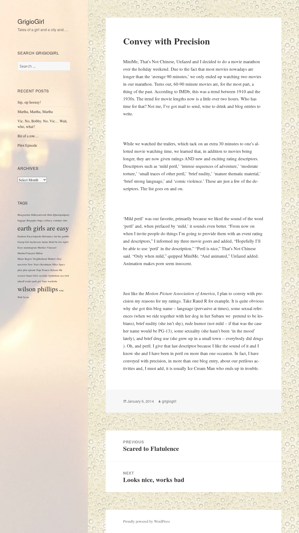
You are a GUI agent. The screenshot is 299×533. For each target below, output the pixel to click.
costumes (57, 220)
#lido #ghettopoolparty (58, 214)
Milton (39, 253)
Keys (20, 247)
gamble (65, 236)
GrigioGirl (31, 21)
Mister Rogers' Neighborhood (32, 258)
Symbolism (53, 275)
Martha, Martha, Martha (35, 111)
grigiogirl (169, 401)
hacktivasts (35, 242)
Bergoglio (31, 220)
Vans (44, 281)
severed (21, 275)
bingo (40, 220)
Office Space (58, 264)
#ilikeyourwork (38, 214)
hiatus (45, 242)
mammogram (30, 247)
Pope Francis (43, 270)
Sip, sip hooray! (29, 102)
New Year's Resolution (39, 264)
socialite (43, 275)
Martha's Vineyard (47, 247)
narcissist (22, 264)
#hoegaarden (24, 214)
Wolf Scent (23, 297)
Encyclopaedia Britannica (40, 236)
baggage (22, 220)
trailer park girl (33, 281)
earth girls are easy (43, 227)
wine (61, 290)
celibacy (48, 220)
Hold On (53, 242)
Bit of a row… (28, 135)
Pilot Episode (27, 145)
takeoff (21, 281)
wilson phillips (38, 288)
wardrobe (52, 281)
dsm (65, 220)
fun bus (57, 236)
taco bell (64, 275)
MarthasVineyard (26, 253)
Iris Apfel (63, 242)
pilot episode (29, 270)
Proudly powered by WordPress (146, 521)
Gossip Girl (23, 242)
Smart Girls (32, 275)
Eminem (22, 236)
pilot (20, 270)
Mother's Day (54, 258)
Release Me (56, 270)
